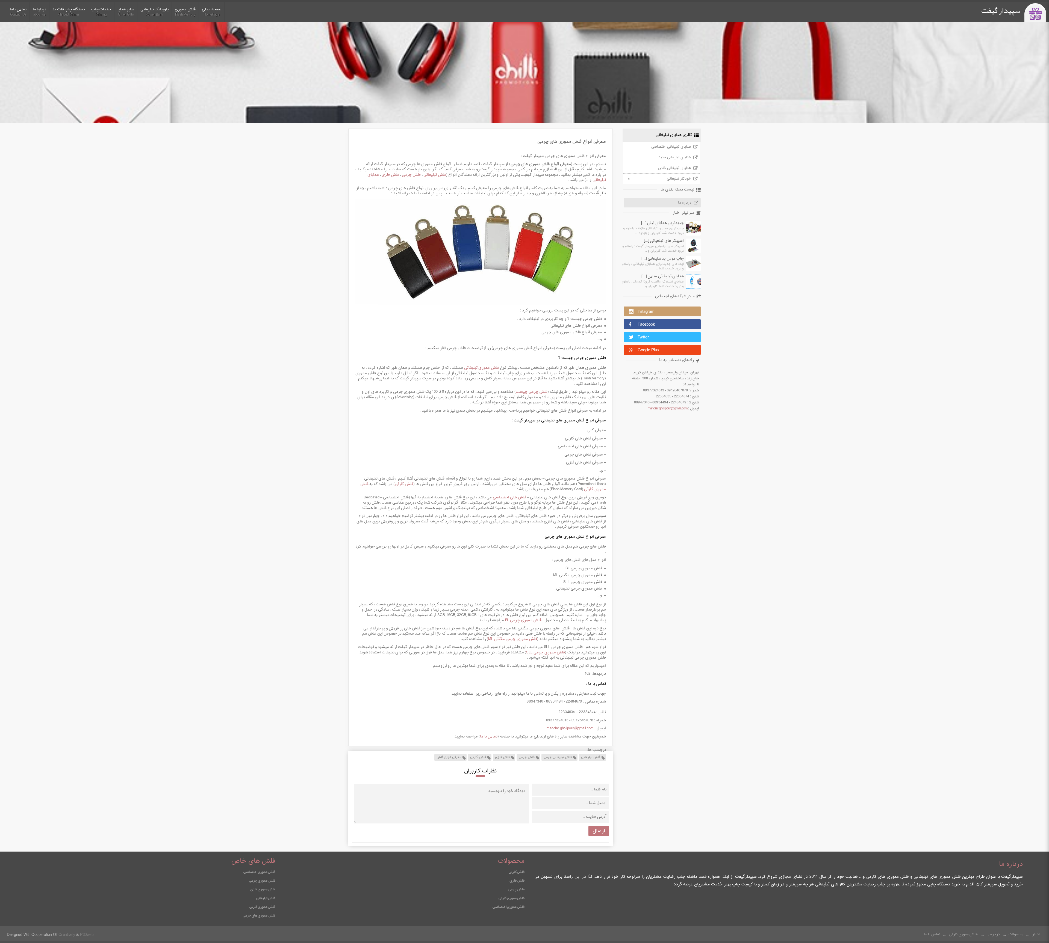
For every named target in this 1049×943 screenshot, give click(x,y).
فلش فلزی (390, 175)
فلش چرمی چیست (531, 392)
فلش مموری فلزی (262, 889)
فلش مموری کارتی (511, 898)
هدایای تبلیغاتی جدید (675, 157)
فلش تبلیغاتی (434, 175)
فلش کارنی (404, 484)
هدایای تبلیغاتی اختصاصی (671, 147)
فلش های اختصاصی (509, 497)
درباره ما (684, 203)
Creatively (66, 935)
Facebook (646, 324)
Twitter (643, 337)
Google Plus (648, 350)
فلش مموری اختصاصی (508, 906)
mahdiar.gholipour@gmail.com (667, 409)
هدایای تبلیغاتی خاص (674, 168)
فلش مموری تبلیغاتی (481, 368)
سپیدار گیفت (1000, 10)
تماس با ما (488, 736)
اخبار (1035, 934)
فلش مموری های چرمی (259, 915)
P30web (86, 935)
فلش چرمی (411, 175)
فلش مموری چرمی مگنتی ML (512, 639)
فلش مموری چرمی (262, 880)
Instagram (646, 312)
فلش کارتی (478, 757)
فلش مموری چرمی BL (523, 620)
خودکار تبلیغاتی (679, 179)
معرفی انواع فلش (449, 757)
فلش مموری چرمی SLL (545, 652)
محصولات (1016, 934)
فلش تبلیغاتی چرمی (558, 757)
